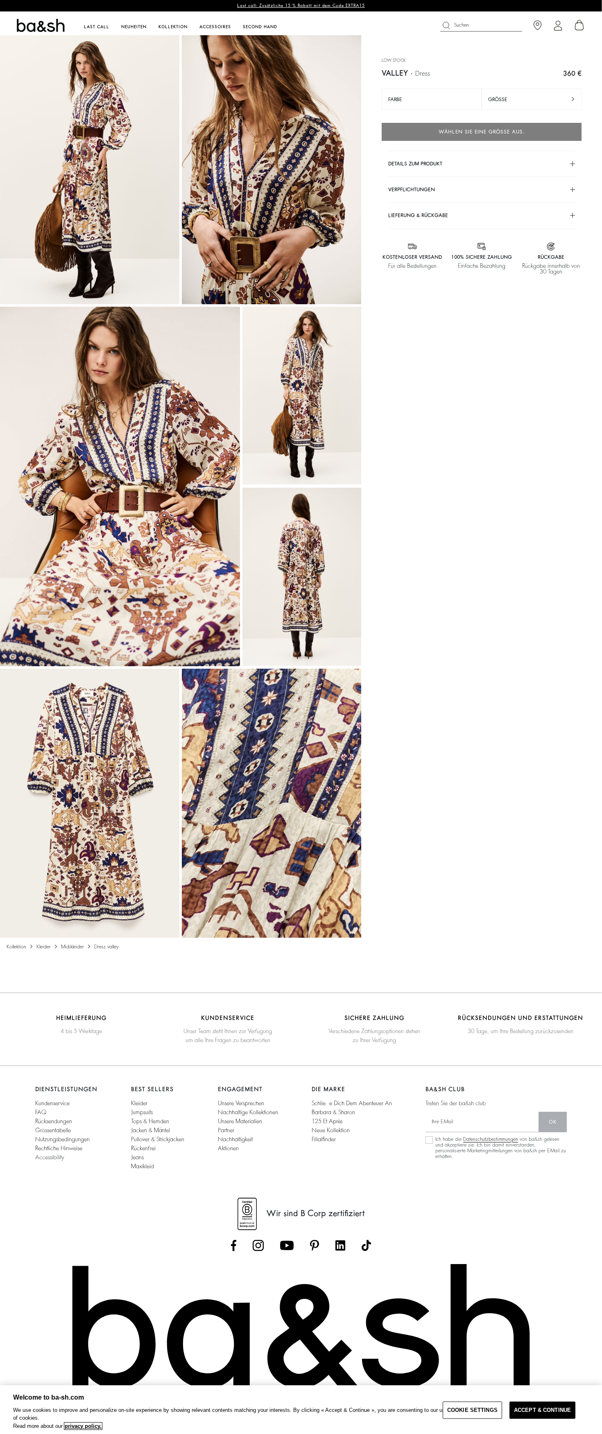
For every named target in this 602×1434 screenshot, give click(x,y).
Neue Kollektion (331, 1130)
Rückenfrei (143, 1148)
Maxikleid (142, 1166)
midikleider (72, 946)
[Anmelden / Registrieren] (558, 25)
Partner (226, 1130)
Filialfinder (324, 1139)
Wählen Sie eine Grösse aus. (482, 131)
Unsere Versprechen (241, 1103)
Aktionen (228, 1148)
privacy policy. (83, 1426)
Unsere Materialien (240, 1121)
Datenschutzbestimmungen (490, 1139)
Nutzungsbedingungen (62, 1139)
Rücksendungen (53, 1121)
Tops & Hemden (150, 1121)
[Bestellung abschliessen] (579, 25)
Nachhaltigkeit (235, 1139)
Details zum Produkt (415, 163)
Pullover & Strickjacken (157, 1139)
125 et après (327, 1121)
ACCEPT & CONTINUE (542, 1410)
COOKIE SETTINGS (472, 1410)
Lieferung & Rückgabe (418, 215)
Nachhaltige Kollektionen (248, 1112)
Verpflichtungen (411, 189)
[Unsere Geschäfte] (537, 25)
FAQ (40, 1112)
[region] (301, 1409)
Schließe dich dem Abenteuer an (352, 1103)
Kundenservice (52, 1103)
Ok (553, 1122)
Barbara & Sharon (333, 1112)
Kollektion (16, 946)
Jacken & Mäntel (150, 1130)
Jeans (137, 1157)
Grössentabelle (53, 1130)
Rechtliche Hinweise (58, 1148)
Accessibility (49, 1157)
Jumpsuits (142, 1112)
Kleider (43, 946)
